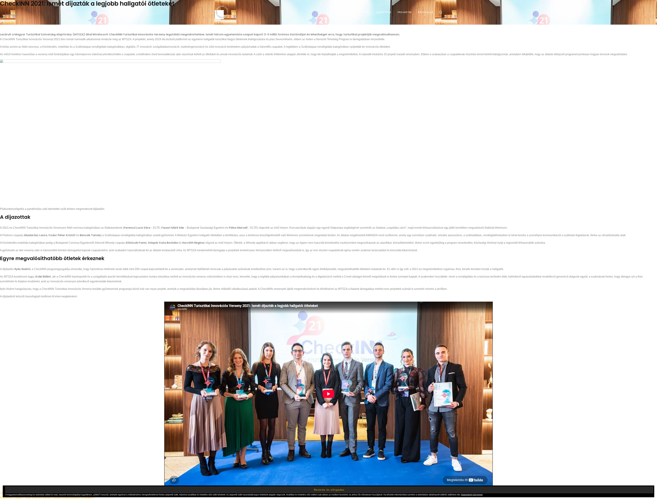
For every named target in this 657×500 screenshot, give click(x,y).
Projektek (405, 12)
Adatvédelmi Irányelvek (472, 495)
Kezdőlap (349, 12)
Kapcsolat (425, 12)
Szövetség (383, 12)
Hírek (366, 12)
